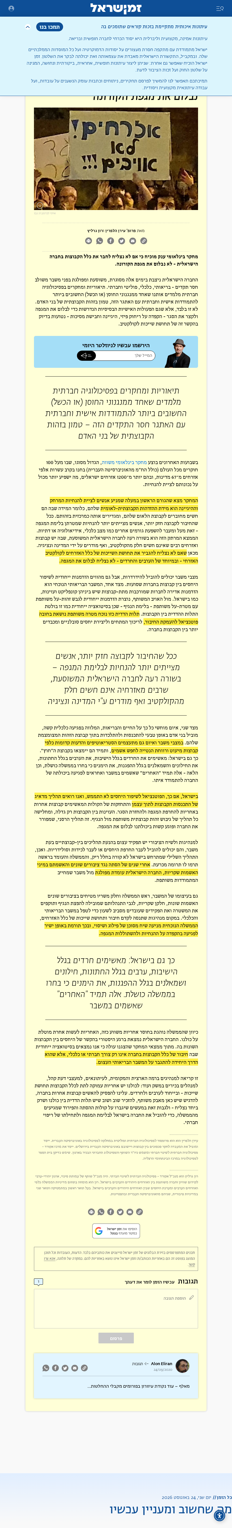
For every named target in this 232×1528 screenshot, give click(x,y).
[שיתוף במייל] (132, 241)
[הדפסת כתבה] (88, 241)
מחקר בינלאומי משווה (124, 462)
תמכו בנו (50, 26)
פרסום (116, 1338)
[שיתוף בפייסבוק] (110, 241)
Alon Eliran (161, 1364)
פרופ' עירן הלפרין (120, 230)
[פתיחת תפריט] (11, 8)
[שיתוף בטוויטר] (121, 241)
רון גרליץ (95, 230)
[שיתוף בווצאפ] (99, 241)
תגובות (137, 1364)
